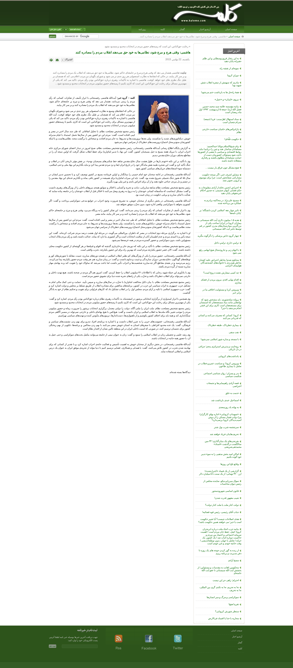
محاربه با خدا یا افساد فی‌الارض (223, 618)
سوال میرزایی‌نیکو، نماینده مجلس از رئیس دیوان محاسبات (222, 482)
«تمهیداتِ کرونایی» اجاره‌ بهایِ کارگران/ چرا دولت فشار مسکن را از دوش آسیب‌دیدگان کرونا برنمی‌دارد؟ (220, 417)
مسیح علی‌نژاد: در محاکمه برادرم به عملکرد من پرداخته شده (222, 202)
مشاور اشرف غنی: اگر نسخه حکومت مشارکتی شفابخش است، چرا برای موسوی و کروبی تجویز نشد (220, 177)
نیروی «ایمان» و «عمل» (227, 99)
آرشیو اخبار (204, 29)
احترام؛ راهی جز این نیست (226, 580)
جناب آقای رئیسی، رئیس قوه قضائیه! (220, 512)
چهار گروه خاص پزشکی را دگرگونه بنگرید (218, 235)
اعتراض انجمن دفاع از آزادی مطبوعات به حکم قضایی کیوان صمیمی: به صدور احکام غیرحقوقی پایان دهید (220, 190)
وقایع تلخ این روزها (229, 464)
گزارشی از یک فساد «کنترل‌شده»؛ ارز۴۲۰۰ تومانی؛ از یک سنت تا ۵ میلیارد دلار (220, 472)
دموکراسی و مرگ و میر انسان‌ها (223, 597)
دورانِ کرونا (233, 75)
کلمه (162, 29)
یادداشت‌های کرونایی (228, 356)
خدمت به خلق (232, 393)
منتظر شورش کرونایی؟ (227, 611)
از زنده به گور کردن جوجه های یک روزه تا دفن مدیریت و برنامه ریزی (220, 552)
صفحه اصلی (231, 29)
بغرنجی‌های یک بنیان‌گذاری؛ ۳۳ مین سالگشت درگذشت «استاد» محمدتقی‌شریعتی (223, 444)
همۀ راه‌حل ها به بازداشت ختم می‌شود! (220, 92)
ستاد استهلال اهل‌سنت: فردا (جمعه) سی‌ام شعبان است (222, 120)
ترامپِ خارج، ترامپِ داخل (226, 242)
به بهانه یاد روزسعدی (229, 407)
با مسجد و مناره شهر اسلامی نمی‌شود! (220, 339)
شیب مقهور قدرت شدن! (226, 498)
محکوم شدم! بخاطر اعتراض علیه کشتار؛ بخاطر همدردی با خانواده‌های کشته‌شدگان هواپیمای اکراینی (220, 263)
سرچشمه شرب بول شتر (226, 427)
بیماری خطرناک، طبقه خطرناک (223, 325)
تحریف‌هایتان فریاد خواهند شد (224, 434)
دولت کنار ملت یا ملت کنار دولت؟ (222, 505)
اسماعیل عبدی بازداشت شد (225, 400)
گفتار (182, 29)
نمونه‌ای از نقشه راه (229, 68)
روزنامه (142, 29)
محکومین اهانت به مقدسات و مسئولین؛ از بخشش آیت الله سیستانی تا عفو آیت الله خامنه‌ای (219, 570)
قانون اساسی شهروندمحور (225, 491)
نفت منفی (234, 332)
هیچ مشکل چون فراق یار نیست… (222, 167)
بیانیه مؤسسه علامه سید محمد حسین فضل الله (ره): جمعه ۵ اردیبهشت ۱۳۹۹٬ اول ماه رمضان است (220, 109)
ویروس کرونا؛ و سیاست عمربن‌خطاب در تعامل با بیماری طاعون (219, 365)
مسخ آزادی (233, 560)
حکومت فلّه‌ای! (231, 139)
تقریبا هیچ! (234, 604)
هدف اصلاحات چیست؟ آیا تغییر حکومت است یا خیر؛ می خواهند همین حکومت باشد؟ (219, 520)
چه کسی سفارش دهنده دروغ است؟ (221, 272)
